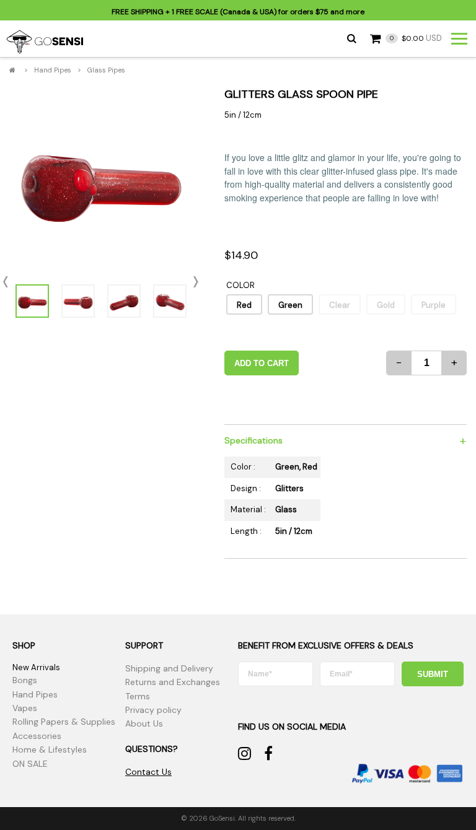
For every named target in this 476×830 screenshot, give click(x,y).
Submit (432, 674)
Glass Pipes (106, 70)
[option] (101, 180)
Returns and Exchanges (172, 682)
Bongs (24, 680)
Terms (137, 696)
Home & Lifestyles (49, 749)
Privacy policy (153, 709)
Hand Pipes (52, 70)
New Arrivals (36, 667)
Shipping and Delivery (169, 668)
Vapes (24, 708)
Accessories (36, 735)
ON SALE (30, 763)
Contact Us (148, 771)
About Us (144, 723)
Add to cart (261, 363)
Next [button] (192, 282)
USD (416, 38)
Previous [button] (9, 282)
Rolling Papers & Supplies (63, 721)
